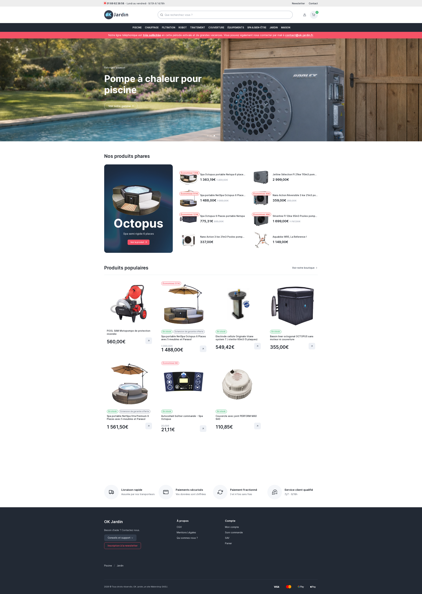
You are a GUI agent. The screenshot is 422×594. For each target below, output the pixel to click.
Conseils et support (119, 537)
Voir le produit (137, 242)
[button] (137, 27)
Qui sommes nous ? (187, 537)
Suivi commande (234, 532)
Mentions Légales (186, 532)
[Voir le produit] (148, 340)
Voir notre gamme (119, 106)
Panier (228, 543)
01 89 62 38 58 (115, 3)
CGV (179, 527)
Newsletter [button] (298, 3)
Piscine (108, 565)
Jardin (120, 565)
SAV (227, 537)
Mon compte (232, 527)
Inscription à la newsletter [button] (122, 545)
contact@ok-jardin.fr (299, 35)
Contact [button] (313, 3)
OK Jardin (113, 521)
